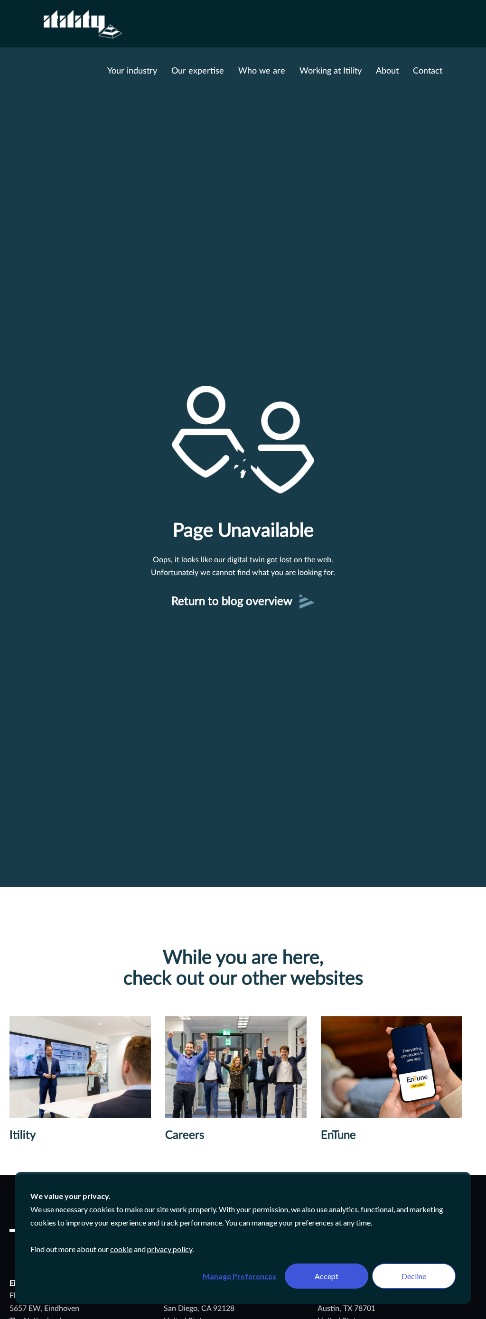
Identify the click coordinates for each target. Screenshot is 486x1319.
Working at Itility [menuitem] (330, 71)
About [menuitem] (387, 71)
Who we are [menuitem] (261, 71)
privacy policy (169, 1249)
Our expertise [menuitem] (197, 71)
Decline (414, 1276)
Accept (326, 1276)
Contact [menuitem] (427, 71)
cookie (121, 1249)
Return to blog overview (231, 601)
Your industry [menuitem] (132, 71)
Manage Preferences (239, 1276)
